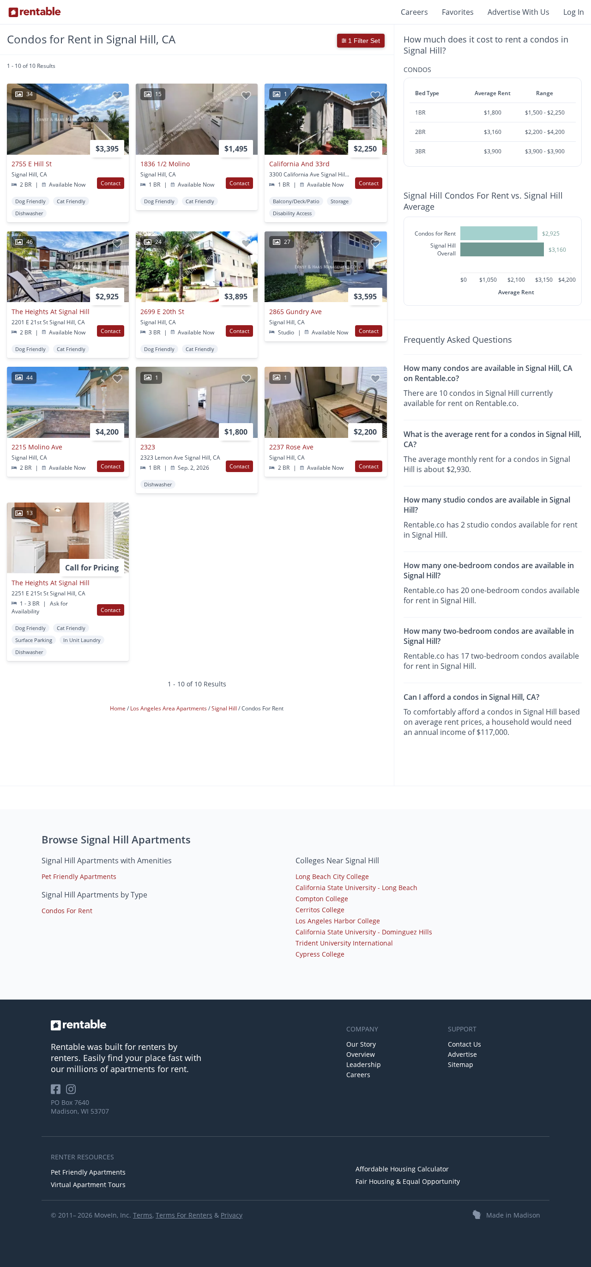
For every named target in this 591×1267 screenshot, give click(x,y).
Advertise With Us (518, 12)
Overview (360, 1054)
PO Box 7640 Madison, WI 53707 (80, 1106)
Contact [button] (111, 183)
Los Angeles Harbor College (338, 920)
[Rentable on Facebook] (58, 1092)
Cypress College (320, 954)
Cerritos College (320, 909)
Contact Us (464, 1044)
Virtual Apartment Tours (88, 1184)
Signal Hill (224, 708)
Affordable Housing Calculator (402, 1168)
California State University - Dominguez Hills (364, 932)
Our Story (361, 1044)
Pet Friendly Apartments (79, 876)
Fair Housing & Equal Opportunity (408, 1181)
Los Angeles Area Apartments (169, 708)
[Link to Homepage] (35, 12)
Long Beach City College (332, 876)
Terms (142, 1215)
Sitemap (460, 1064)
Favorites (458, 12)
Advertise (462, 1054)
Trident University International (344, 943)
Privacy (231, 1215)
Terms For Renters (184, 1215)
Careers (414, 12)
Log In (573, 12)
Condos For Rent (67, 910)
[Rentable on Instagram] (72, 1092)
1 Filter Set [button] (363, 40)
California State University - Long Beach (356, 887)
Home (118, 708)
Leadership (363, 1064)
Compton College (322, 898)
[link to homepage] (194, 1025)
